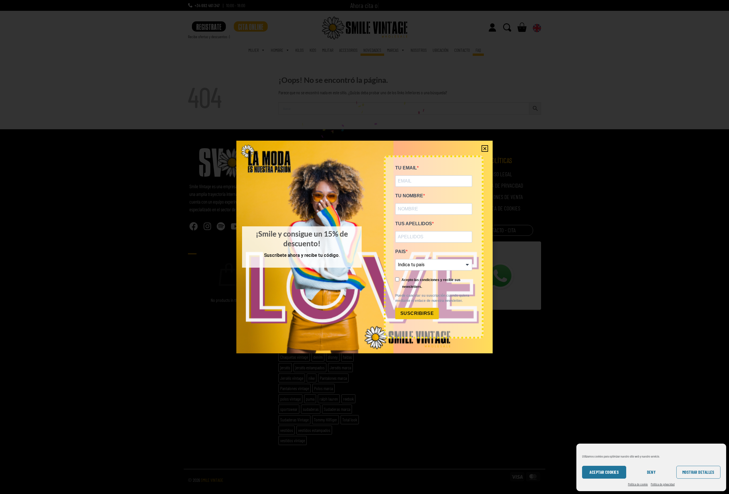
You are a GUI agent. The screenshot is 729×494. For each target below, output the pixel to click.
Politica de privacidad (663, 484)
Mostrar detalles (698, 472)
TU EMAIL (406, 167)
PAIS (400, 251)
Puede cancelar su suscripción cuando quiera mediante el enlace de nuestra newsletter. (432, 298)
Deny (651, 472)
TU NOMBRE (409, 195)
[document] (364, 247)
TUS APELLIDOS (413, 223)
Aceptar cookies (604, 472)
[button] (485, 148)
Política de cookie (638, 484)
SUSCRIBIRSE (417, 313)
